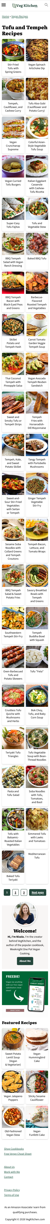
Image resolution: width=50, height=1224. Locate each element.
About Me (25, 961)
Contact (8, 1177)
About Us (9, 1167)
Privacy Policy (12, 1190)
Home (5, 16)
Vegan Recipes (19, 16)
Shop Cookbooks (14, 1149)
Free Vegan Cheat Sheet (18, 1154)
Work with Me (12, 1172)
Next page (38, 892)
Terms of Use (11, 1195)
